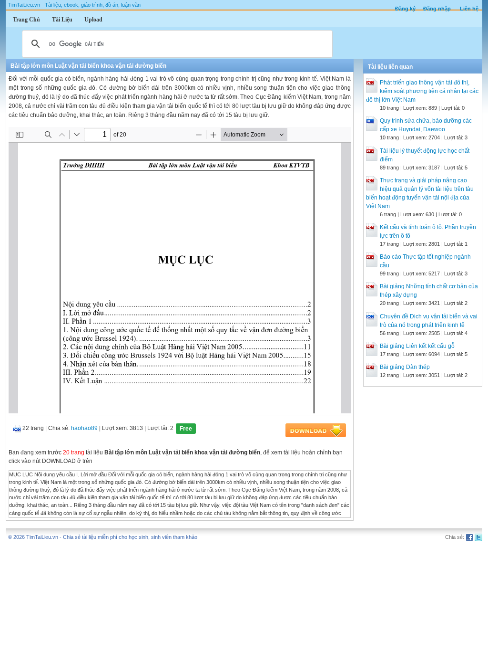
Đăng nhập (437, 8)
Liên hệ (469, 8)
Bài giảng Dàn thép (405, 367)
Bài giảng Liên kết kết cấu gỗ (417, 346)
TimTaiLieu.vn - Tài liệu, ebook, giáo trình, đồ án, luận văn (74, 5)
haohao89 (84, 428)
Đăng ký (405, 8)
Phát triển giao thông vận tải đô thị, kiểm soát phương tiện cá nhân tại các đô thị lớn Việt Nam (422, 91)
